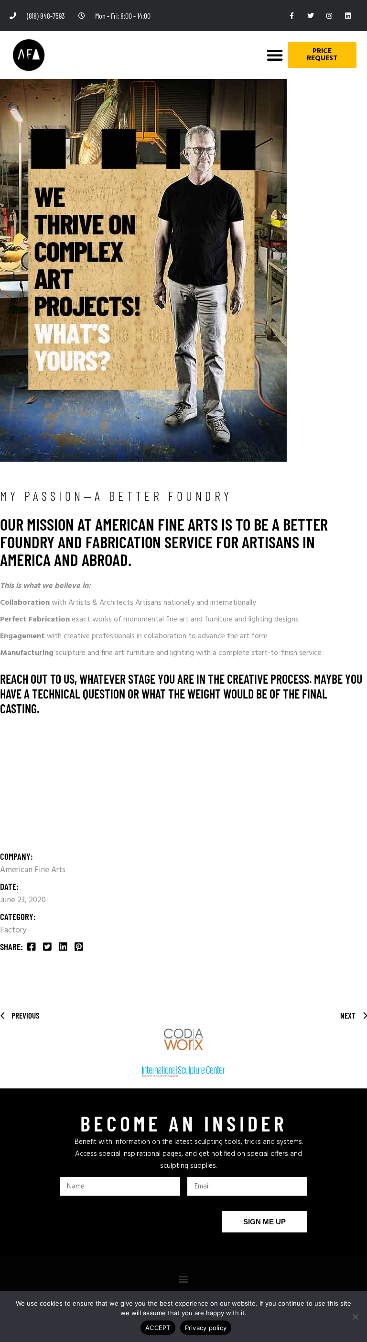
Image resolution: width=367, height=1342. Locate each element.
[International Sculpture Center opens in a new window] (183, 1072)
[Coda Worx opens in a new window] (183, 1040)
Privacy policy (206, 1327)
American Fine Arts (32, 870)
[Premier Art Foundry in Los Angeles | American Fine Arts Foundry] (28, 55)
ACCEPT (158, 1327)
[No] (355, 1316)
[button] (275, 55)
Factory (13, 930)
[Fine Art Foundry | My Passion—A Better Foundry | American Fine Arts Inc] (31, 947)
